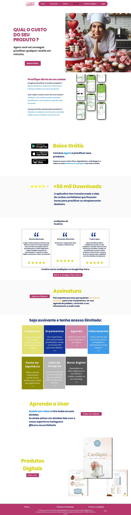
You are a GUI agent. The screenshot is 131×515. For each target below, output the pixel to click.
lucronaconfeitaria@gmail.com (83, 510)
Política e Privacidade (65, 507)
